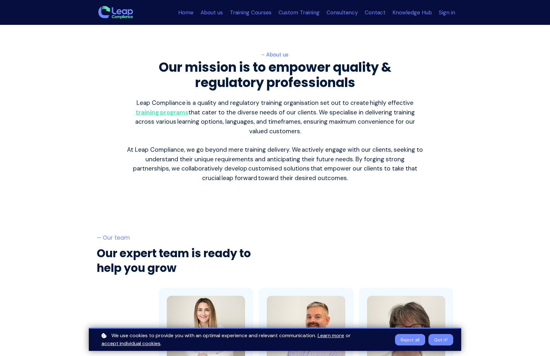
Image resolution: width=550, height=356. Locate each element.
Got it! (441, 340)
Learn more (331, 335)
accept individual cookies (131, 343)
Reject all (410, 340)
